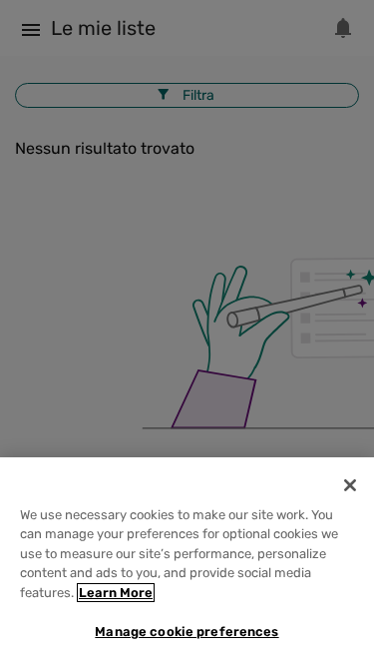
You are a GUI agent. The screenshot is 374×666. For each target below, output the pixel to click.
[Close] (350, 485)
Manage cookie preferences (186, 631)
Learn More (116, 592)
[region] (187, 561)
